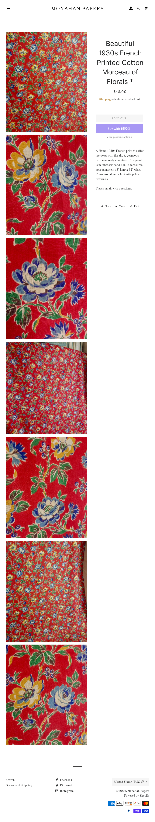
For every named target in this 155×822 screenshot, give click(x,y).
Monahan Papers (77, 8)
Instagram (66, 791)
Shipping (105, 99)
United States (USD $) (129, 781)
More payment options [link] (119, 137)
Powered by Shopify (136, 795)
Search (10, 780)
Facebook (65, 780)
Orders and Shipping (19, 785)
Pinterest (65, 785)
